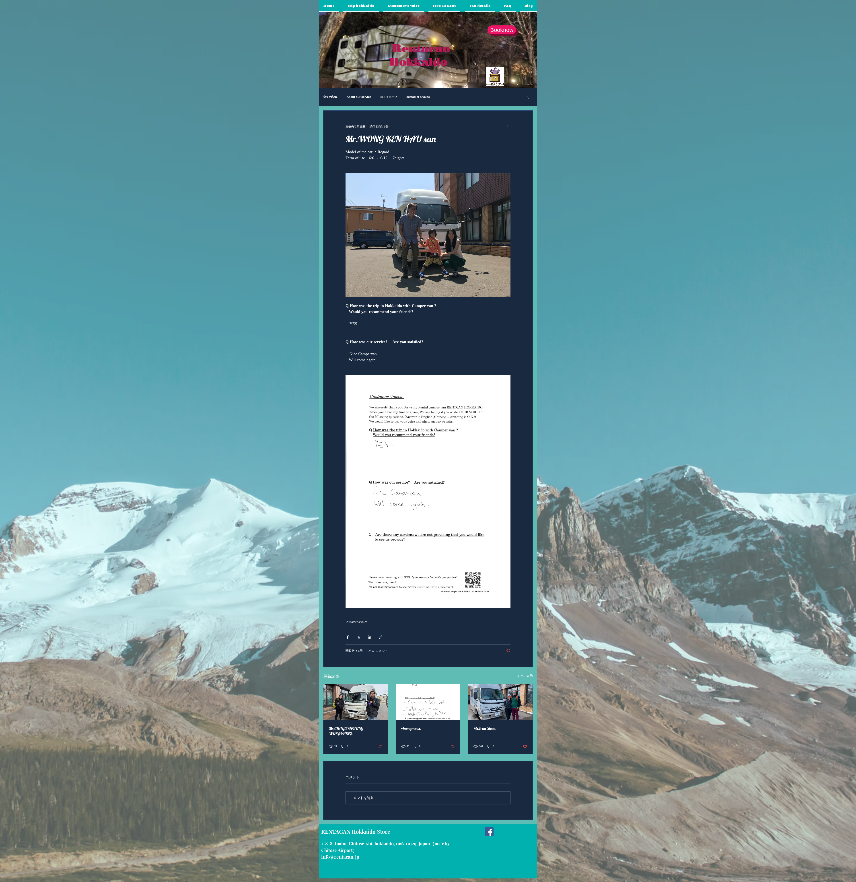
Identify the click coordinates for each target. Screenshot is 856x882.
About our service (359, 97)
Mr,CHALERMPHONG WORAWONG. (346, 731)
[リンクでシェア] (380, 637)
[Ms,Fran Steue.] (500, 702)
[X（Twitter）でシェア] (358, 637)
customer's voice (418, 97)
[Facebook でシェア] (348, 637)
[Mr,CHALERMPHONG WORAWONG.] (355, 702)
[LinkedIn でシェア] (369, 637)
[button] (527, 97)
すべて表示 (525, 676)
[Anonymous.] (428, 702)
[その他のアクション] (507, 126)
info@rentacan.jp (340, 856)
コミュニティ (388, 97)
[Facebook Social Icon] (489, 831)
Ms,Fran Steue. (484, 728)
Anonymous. (411, 728)
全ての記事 (330, 97)
